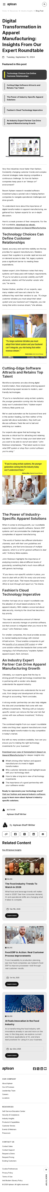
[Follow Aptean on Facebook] (34, 1069)
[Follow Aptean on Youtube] (45, 1069)
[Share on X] (24, 834)
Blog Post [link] (39, 11)
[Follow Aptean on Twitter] (38, 1069)
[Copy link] (6, 834)
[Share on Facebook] (15, 834)
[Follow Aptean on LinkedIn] (41, 1069)
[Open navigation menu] (4, 4)
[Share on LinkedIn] (33, 834)
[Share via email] (43, 834)
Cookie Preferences (10, 1169)
